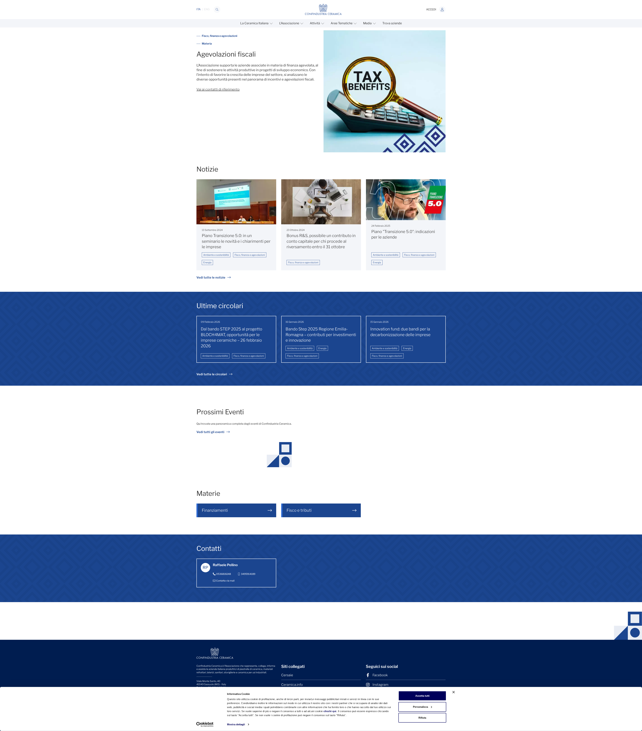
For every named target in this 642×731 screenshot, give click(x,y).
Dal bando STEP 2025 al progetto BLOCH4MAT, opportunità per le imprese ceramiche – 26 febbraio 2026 (231, 337)
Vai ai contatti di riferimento (218, 89)
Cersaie (287, 675)
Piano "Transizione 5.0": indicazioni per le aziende (403, 234)
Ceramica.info (292, 685)
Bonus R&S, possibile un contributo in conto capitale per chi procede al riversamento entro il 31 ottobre (321, 241)
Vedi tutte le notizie (210, 277)
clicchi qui (330, 711)
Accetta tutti (422, 695)
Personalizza (420, 706)
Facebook (380, 675)
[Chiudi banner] (453, 692)
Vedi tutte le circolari (211, 374)
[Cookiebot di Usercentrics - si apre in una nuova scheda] (205, 724)
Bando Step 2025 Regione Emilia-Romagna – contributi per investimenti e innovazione (321, 335)
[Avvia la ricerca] (217, 9)
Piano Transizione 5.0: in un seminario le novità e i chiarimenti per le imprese (236, 241)
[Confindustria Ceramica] (323, 9)
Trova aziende (392, 23)
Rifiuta (422, 717)
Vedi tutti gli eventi (210, 432)
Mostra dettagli (236, 724)
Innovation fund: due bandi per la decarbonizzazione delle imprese (400, 332)
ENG (207, 9)
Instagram (380, 685)
